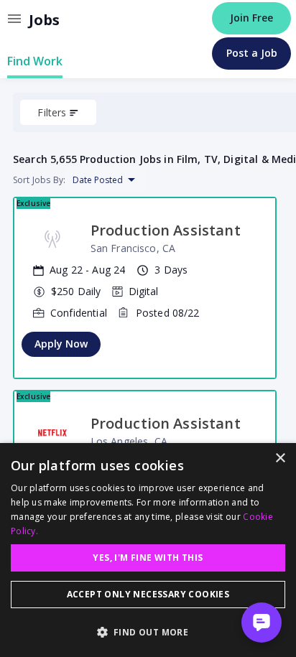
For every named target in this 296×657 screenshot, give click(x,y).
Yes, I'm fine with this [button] (148, 557)
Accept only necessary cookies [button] (148, 594)
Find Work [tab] (35, 61)
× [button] (279, 458)
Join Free (251, 17)
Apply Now (61, 343)
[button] (148, 631)
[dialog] (148, 550)
